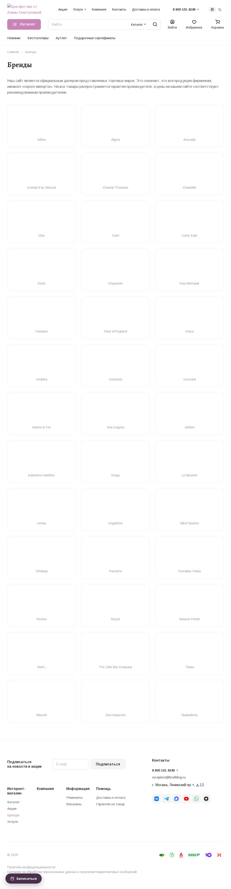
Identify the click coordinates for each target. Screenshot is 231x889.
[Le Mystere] (189, 458)
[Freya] (189, 315)
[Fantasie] (41, 315)
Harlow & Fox (41, 427)
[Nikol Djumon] (189, 506)
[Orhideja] (41, 554)
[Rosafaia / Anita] (189, 554)
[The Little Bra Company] (115, 650)
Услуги (12, 821)
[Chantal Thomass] (115, 171)
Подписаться (108, 764)
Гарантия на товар (110, 804)
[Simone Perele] (189, 602)
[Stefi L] (41, 650)
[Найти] (155, 24)
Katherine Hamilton (41, 475)
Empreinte (116, 283)
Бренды (13, 815)
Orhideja (42, 571)
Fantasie (41, 331)
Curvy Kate (189, 235)
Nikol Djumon (189, 523)
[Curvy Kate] (189, 219)
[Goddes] (41, 362)
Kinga (115, 475)
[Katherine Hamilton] (41, 458)
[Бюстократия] (115, 698)
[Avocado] (189, 123)
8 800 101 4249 (184, 9)
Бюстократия (115, 715)
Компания (45, 789)
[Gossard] (189, 362)
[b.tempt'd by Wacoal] (41, 171)
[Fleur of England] (115, 315)
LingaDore (115, 523)
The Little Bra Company (115, 667)
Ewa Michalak (189, 283)
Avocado (189, 139)
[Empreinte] (115, 267)
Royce (115, 619)
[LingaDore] (115, 506)
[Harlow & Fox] (41, 410)
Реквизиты (74, 797)
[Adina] (41, 123)
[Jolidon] (189, 410)
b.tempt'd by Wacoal (41, 187)
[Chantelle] (189, 171)
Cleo (41, 235)
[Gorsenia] (115, 362)
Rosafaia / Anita (189, 571)
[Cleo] (41, 219)
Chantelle (189, 187)
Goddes (41, 379)
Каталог (13, 802)
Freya (190, 331)
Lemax (41, 523)
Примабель (189, 715)
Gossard (189, 379)
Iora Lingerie (115, 427)
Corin (115, 235)
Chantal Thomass (115, 187)
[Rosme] (41, 602)
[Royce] (115, 602)
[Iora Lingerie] (115, 410)
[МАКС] (176, 798)
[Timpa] (189, 650)
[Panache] (115, 554)
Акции (11, 808)
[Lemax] (41, 506)
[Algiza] (115, 123)
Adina (41, 139)
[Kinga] (115, 458)
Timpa (189, 667)
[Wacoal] (41, 698)
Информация (78, 789)
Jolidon (190, 427)
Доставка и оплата (110, 797)
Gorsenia (115, 379)
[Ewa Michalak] (189, 267)
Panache (115, 571)
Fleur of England (115, 331)
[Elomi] (41, 267)
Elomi (41, 283)
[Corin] (115, 219)
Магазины (73, 804)
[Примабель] (189, 698)
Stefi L (41, 667)
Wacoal (41, 715)
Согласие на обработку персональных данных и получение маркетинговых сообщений (72, 872)
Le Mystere (189, 475)
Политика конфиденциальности (31, 867)
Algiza (115, 139)
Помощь (103, 789)
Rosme (42, 619)
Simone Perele (189, 619)
